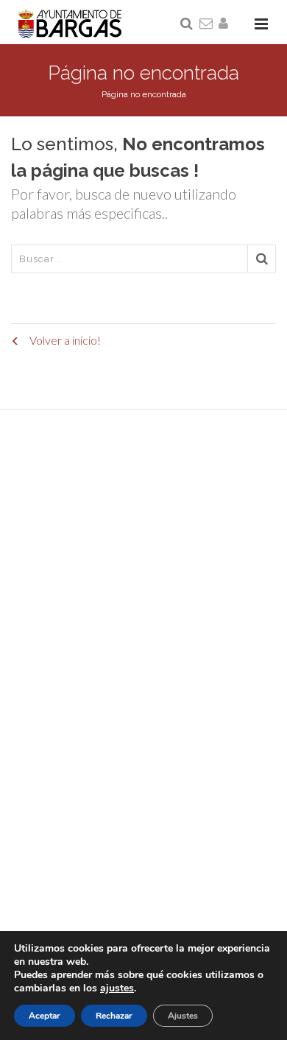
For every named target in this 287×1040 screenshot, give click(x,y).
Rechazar (114, 1016)
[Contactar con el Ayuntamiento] (206, 24)
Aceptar (44, 1016)
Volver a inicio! (64, 340)
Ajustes (183, 1016)
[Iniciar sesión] (225, 24)
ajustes (117, 988)
